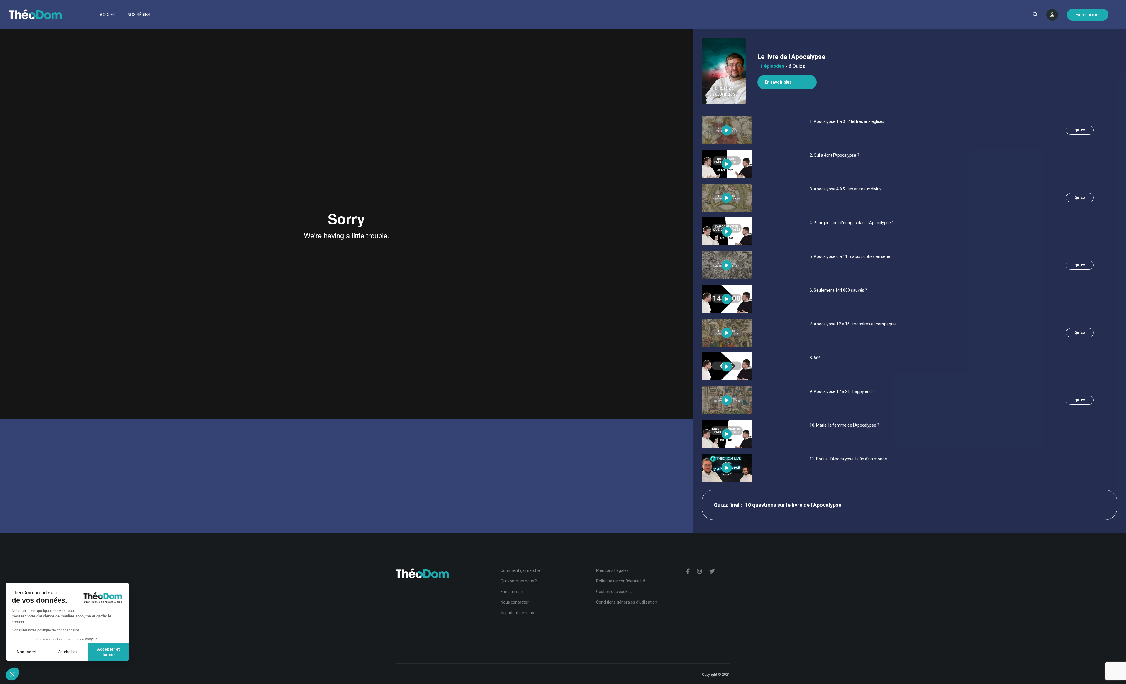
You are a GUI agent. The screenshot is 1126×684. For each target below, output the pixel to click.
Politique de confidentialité (620, 581)
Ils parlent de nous (517, 612)
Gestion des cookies (614, 591)
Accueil (108, 14)
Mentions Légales (612, 570)
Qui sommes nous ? (519, 581)
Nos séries (139, 14)
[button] (12, 674)
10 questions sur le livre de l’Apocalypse (793, 505)
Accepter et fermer (108, 652)
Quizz (1079, 130)
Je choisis (67, 651)
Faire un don (512, 591)
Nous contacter (515, 602)
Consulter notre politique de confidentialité (45, 630)
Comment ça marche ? (522, 570)
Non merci (26, 651)
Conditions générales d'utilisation (626, 602)
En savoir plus (778, 82)
